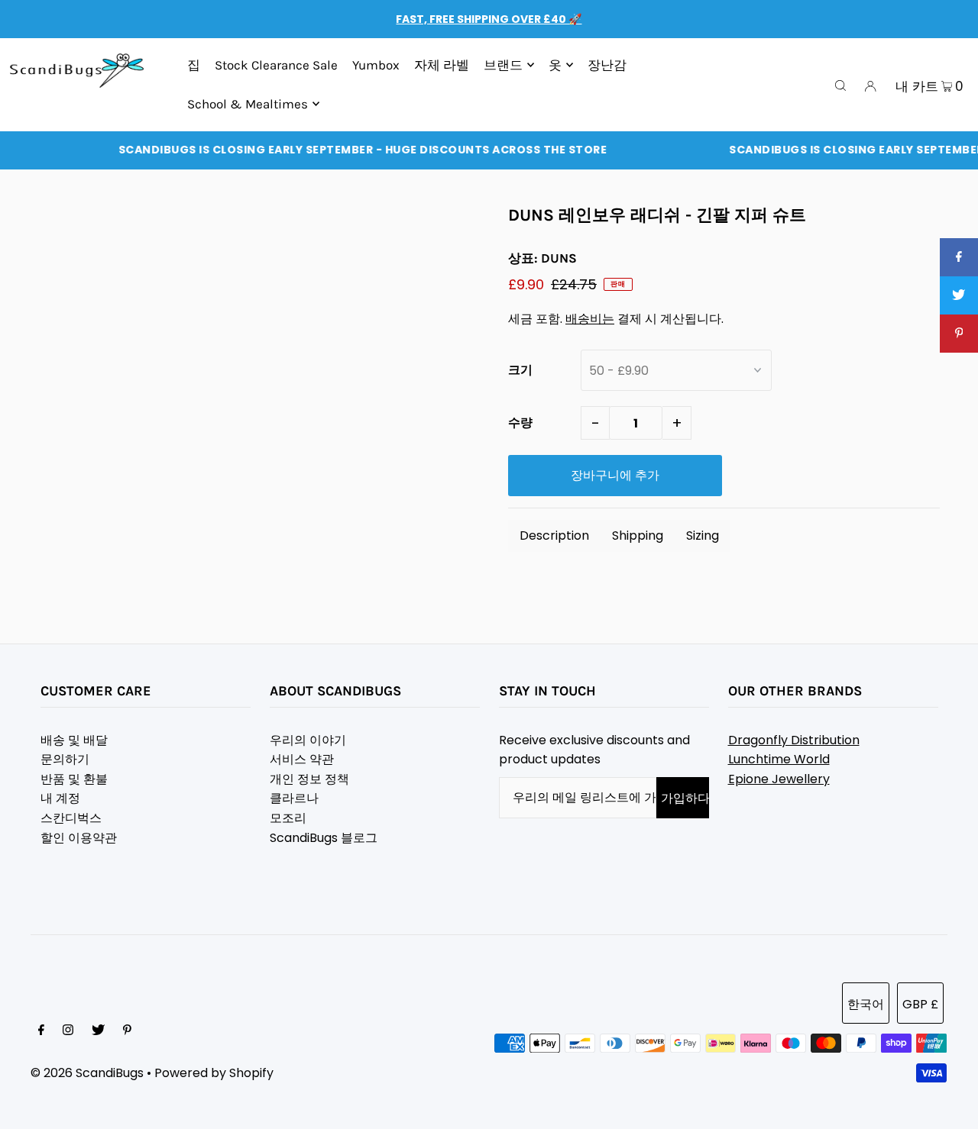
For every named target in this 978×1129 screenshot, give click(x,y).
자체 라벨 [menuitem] (441, 65)
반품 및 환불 (74, 779)
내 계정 (60, 798)
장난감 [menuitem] (607, 65)
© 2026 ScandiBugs (87, 1073)
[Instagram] (68, 1031)
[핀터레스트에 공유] (959, 334)
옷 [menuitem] (555, 65)
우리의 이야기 (308, 740)
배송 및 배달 (74, 740)
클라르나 (294, 798)
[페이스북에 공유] (959, 257)
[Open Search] (840, 85)
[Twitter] (98, 1031)
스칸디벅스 (71, 818)
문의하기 (64, 759)
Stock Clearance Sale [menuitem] (276, 65)
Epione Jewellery (779, 779)
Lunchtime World (779, 759)
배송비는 (589, 318)
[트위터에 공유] (959, 295)
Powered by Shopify (214, 1073)
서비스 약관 (302, 759)
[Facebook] (41, 1031)
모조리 (288, 818)
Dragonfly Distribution (794, 740)
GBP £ (920, 1004)
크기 (520, 370)
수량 (520, 422)
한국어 (865, 1004)
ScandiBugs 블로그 (323, 838)
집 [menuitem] (193, 65)
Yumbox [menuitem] (376, 65)
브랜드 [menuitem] (503, 65)
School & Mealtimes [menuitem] (247, 103)
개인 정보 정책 (309, 779)
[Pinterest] (127, 1031)
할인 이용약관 (78, 838)
